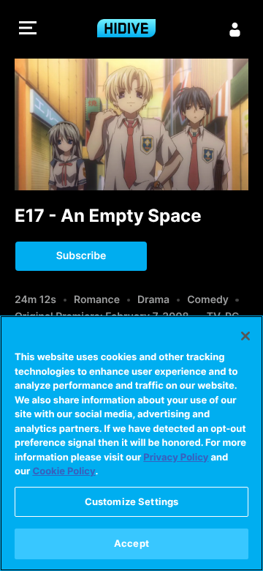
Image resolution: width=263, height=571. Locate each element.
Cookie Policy (63, 471)
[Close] (245, 336)
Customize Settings (131, 501)
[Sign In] (235, 29)
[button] (28, 29)
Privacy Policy (175, 457)
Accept (131, 543)
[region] (131, 443)
